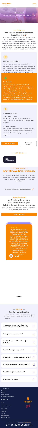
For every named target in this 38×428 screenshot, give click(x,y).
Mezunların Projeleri (28, 143)
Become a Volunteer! (6, 406)
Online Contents (5, 394)
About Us (3, 411)
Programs (3, 390)
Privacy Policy (27, 422)
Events (2, 392)
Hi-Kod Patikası (10, 143)
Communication (5, 415)
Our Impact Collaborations (7, 396)
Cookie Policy (21, 422)
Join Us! (3, 413)
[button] (34, 4)
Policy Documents (5, 417)
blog (2, 402)
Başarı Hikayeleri (19, 214)
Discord (3, 404)
